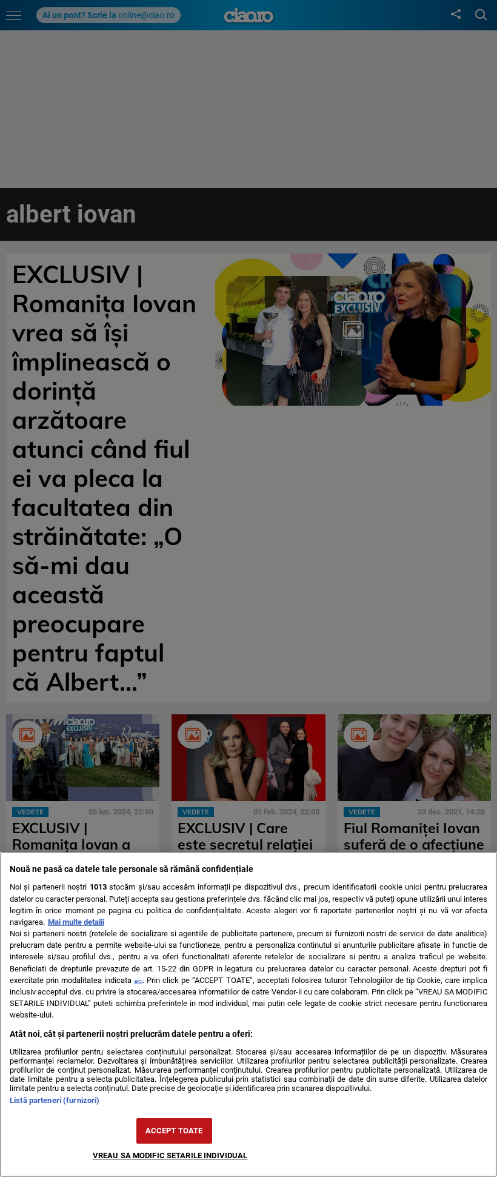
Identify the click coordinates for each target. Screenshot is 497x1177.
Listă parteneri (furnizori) (54, 1100)
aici (138, 981)
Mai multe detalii (76, 922)
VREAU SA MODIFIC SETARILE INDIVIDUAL (170, 1155)
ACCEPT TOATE (174, 1130)
